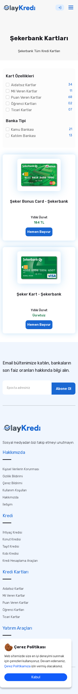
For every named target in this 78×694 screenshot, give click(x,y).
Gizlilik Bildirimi (13, 476)
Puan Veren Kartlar (26, 97)
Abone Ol (63, 389)
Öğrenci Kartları (23, 104)
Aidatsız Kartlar (23, 85)
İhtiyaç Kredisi (12, 532)
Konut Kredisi (12, 539)
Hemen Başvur (39, 232)
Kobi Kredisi (11, 554)
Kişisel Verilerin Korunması (21, 469)
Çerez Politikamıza (17, 666)
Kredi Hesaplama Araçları (20, 561)
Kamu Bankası (22, 130)
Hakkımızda (10, 497)
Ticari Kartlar (21, 110)
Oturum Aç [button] (59, 8)
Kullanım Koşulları (15, 490)
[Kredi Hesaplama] (21, 428)
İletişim (8, 504)
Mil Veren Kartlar (24, 91)
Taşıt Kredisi (11, 546)
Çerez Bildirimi (12, 483)
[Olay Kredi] (19, 7)
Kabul (35, 677)
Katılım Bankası (23, 136)
